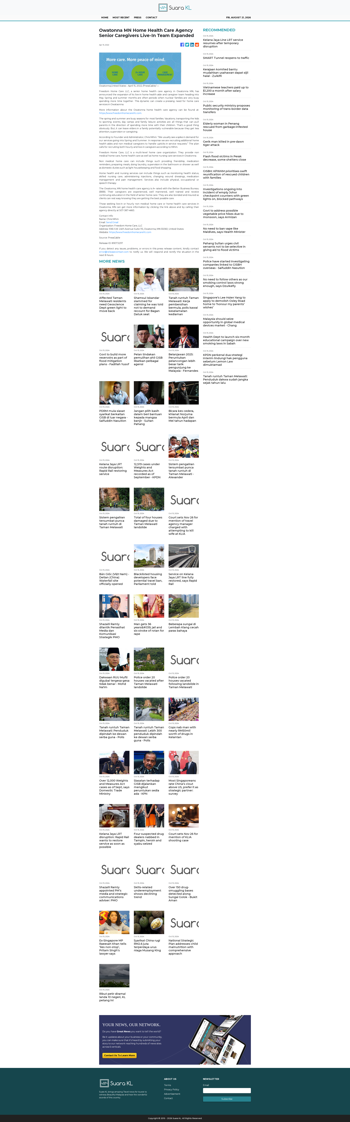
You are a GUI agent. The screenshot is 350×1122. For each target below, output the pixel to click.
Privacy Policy (171, 1089)
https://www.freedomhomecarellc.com (120, 113)
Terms (167, 1085)
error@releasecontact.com (114, 252)
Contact (168, 1098)
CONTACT (151, 17)
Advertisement (172, 1094)
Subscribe (226, 1099)
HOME (104, 17)
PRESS (137, 17)
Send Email (112, 222)
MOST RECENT (121, 17)
